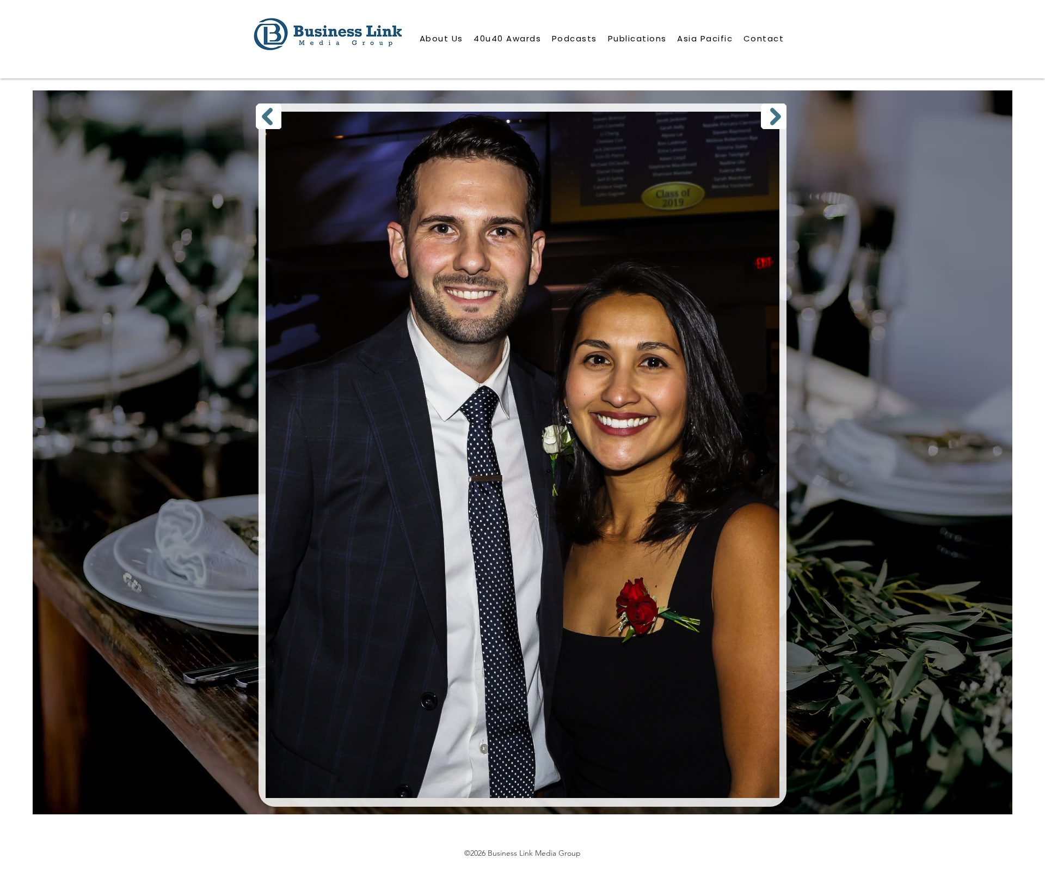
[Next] (773, 116)
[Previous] (268, 116)
